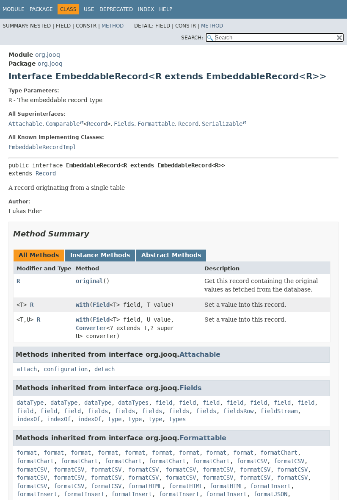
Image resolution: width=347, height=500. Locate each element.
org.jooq (47, 54)
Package (41, 9)
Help (165, 9)
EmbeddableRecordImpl (42, 147)
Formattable (156, 123)
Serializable (222, 123)
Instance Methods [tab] (100, 255)
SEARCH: (192, 38)
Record (97, 123)
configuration (66, 369)
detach (104, 369)
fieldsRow (238, 411)
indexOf (28, 419)
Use (89, 9)
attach (27, 369)
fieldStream (278, 411)
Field (101, 304)
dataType (30, 402)
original (89, 281)
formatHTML (145, 486)
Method (113, 26)
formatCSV (252, 461)
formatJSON (270, 494)
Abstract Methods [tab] (171, 255)
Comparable (63, 123)
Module (14, 9)
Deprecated (116, 9)
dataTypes (133, 402)
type (114, 419)
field (163, 402)
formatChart (278, 452)
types (177, 419)
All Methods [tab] (39, 255)
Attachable (25, 123)
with (82, 304)
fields (98, 411)
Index (146, 9)
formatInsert (270, 486)
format (27, 452)
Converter (91, 328)
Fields (124, 123)
